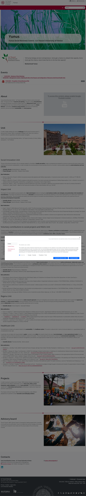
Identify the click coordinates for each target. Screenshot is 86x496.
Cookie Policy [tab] (11, 246)
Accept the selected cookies (60, 258)
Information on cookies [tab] (11, 250)
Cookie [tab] (9, 243)
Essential (23, 255)
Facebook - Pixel (43, 255)
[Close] (80, 237)
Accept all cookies (74, 258)
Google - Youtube (32, 255)
